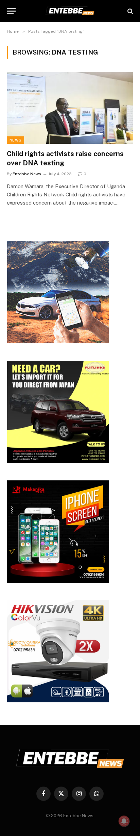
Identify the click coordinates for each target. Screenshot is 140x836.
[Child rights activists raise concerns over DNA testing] (70, 108)
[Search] (129, 11)
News (15, 140)
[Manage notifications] (124, 821)
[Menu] (11, 11)
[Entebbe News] (70, 11)
